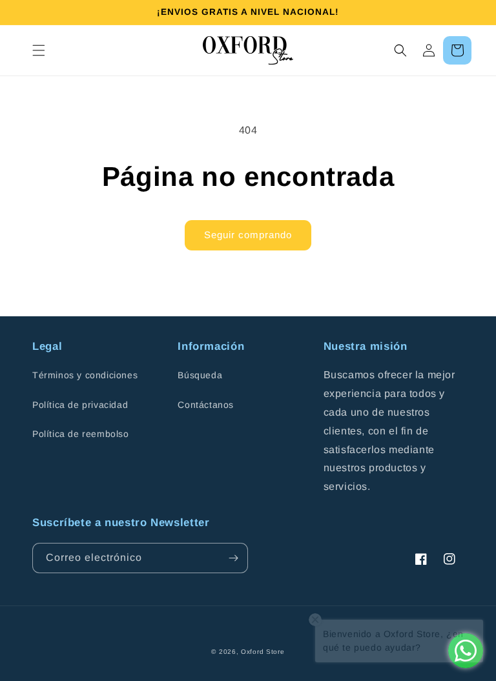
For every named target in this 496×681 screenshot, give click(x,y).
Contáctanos (206, 405)
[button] (39, 50)
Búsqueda (200, 375)
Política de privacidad (80, 405)
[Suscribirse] (233, 558)
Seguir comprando (248, 234)
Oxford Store (262, 651)
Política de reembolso (80, 434)
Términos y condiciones (85, 375)
